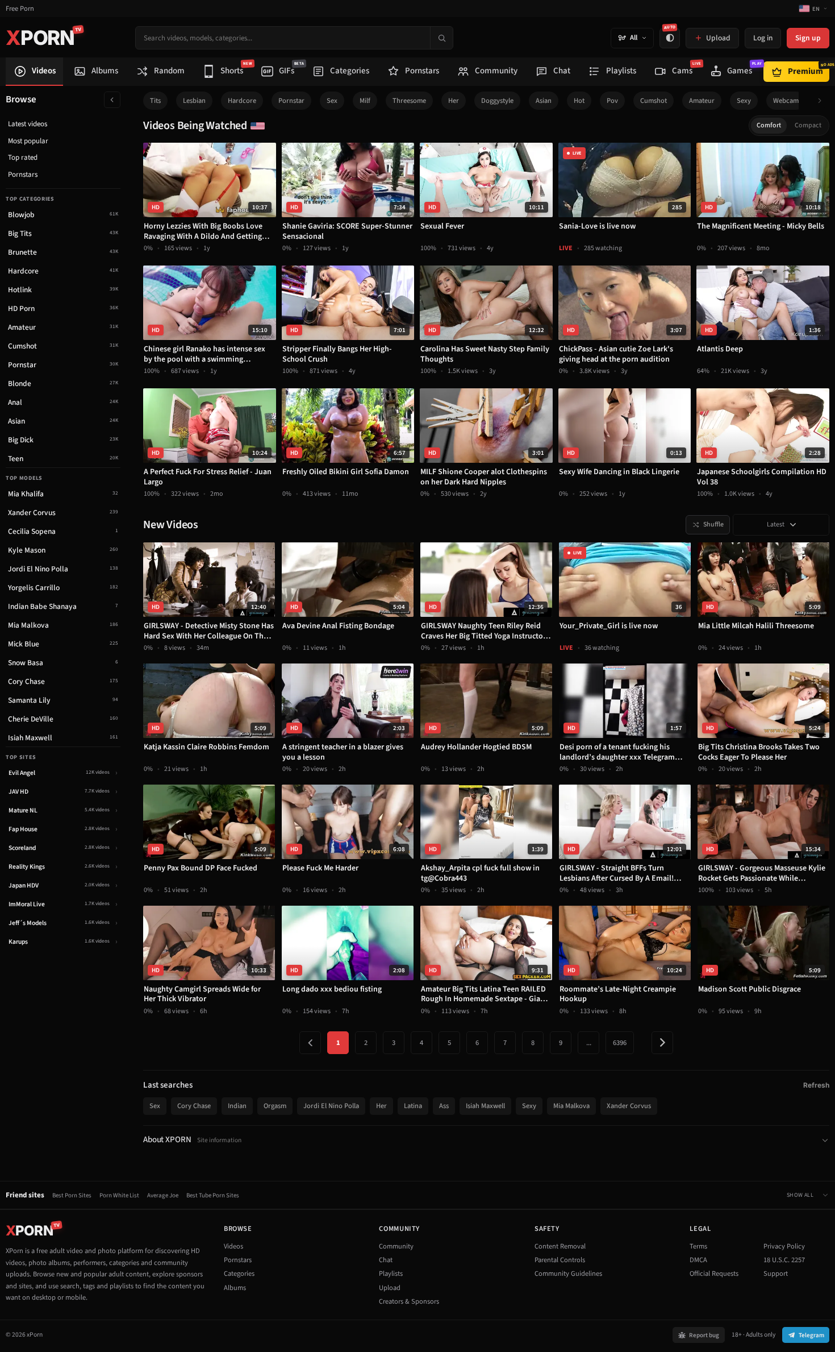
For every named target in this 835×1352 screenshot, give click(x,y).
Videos (233, 1246)
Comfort (769, 125)
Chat (386, 1260)
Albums (235, 1288)
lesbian (194, 101)
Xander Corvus (629, 1106)
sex (332, 101)
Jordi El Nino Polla (331, 1106)
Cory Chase (194, 1106)
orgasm (275, 1106)
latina (413, 1106)
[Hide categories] (112, 100)
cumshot (653, 101)
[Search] (441, 38)
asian (544, 101)
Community (396, 1246)
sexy (744, 101)
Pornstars (22, 174)
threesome (409, 101)
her (453, 101)
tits (155, 101)
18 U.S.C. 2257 (784, 1260)
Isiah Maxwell (485, 1106)
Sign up (808, 37)
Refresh (816, 1085)
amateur (702, 101)
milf (365, 101)
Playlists (391, 1273)
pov (612, 101)
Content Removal (560, 1246)
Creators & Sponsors (409, 1301)
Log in (763, 37)
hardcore (242, 101)
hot (579, 101)
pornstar (291, 101)
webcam (786, 101)
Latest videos (27, 124)
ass (444, 1106)
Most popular (28, 141)
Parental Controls (560, 1260)
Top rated (22, 157)
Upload (389, 1288)
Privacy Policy (784, 1246)
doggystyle (497, 101)
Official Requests (714, 1273)
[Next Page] (662, 1042)
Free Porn (20, 9)
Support (775, 1273)
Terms (698, 1246)
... (588, 1043)
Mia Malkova (571, 1106)
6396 (620, 1043)
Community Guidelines (568, 1273)
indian (237, 1106)
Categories (239, 1273)
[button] (823, 101)
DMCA (698, 1260)
